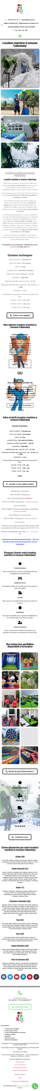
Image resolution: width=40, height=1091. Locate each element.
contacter (13, 247)
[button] (20, 36)
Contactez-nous (20, 998)
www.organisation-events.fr (20, 1067)
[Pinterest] (30, 977)
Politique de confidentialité (20, 1081)
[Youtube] (17, 977)
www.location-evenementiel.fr (20, 1070)
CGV (20, 1078)
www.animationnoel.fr (20, 1064)
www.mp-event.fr (20, 1062)
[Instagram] (36, 977)
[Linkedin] (23, 977)
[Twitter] (10, 977)
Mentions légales (20, 1074)
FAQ (28, 247)
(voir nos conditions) (25, 498)
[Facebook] (4, 977)
